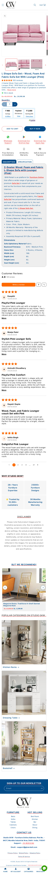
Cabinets (13, 825)
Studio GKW (20, 861)
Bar (35, 822)
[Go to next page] (38, 464)
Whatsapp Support (8, 142)
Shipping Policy (35, 853)
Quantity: (6, 100)
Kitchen (35, 819)
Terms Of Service (24, 856)
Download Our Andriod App (24, 142)
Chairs (13, 827)
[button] (2, 5)
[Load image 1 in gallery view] (11, 64)
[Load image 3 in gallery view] (36, 64)
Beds (13, 816)
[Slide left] (2, 65)
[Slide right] (45, 65)
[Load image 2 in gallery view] (24, 64)
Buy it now (35, 129)
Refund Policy (23, 853)
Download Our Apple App (40, 142)
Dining (34, 827)
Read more (11, 90)
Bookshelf (7, 768)
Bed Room (35, 816)
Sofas (13, 819)
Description (9, 162)
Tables (13, 822)
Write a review (19, 285)
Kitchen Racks (10, 667)
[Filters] (38, 285)
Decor (35, 825)
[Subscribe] (41, 788)
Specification (25, 162)
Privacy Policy (13, 853)
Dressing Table (10, 718)
